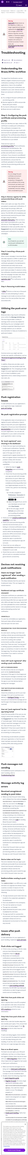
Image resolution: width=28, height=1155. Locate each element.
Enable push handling (12, 1113)
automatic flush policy (8, 220)
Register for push (11, 1081)
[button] (18, 2)
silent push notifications (18, 1069)
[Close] (25, 1124)
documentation (6, 429)
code (16, 820)
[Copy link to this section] (2, 57)
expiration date (5, 279)
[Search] (17, 5)
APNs (4, 291)
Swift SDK (20, 29)
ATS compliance (6, 1009)
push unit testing (6, 408)
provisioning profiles (7, 146)
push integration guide (12, 1078)
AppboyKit (11, 23)
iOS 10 (17, 953)
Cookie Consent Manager (14, 1150)
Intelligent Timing (13, 697)
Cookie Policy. (6, 1146)
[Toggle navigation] (26, 5)
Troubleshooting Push (8, 775)
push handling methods (17, 985)
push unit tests (21, 940)
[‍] (6, 2)
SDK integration (12, 1059)
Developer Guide (5, 10)
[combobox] (20, 5)
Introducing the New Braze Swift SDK (15, 46)
